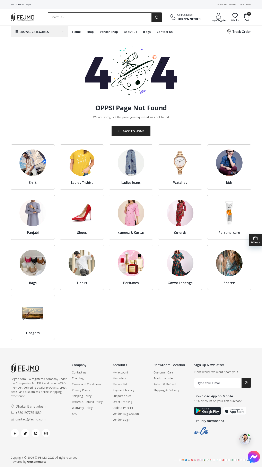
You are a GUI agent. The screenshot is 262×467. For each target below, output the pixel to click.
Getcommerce (36, 462)
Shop (90, 32)
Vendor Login (121, 419)
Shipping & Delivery (166, 390)
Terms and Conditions (86, 384)
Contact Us (165, 32)
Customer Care (164, 372)
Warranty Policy (82, 408)
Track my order (164, 378)
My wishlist (120, 384)
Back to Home (133, 131)
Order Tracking (122, 402)
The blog (78, 378)
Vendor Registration (126, 414)
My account (120, 372)
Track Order (241, 31)
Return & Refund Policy (87, 402)
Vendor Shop (109, 32)
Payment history (123, 390)
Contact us (79, 372)
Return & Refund (165, 384)
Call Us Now (184, 15)
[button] (39, 31)
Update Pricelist (123, 408)
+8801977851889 (189, 19)
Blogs (147, 32)
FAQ (75, 414)
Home (76, 32)
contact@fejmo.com (30, 419)
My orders (119, 378)
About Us (130, 32)
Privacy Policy (81, 390)
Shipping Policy (81, 396)
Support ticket (122, 396)
